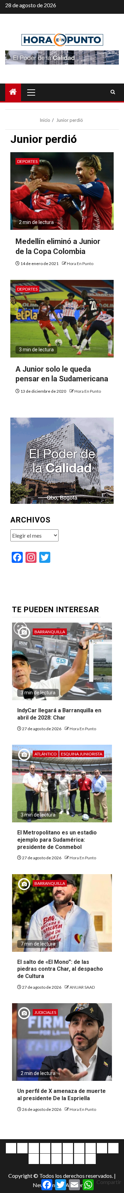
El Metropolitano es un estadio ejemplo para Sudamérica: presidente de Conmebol (57, 839)
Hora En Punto (80, 263)
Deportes (27, 161)
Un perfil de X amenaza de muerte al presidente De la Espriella (61, 1095)
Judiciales (45, 1012)
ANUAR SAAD (82, 987)
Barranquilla (49, 631)
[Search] (112, 92)
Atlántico (45, 753)
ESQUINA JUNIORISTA (81, 753)
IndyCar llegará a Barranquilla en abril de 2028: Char (59, 714)
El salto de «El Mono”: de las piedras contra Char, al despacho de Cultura (60, 969)
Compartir (108, 1182)
